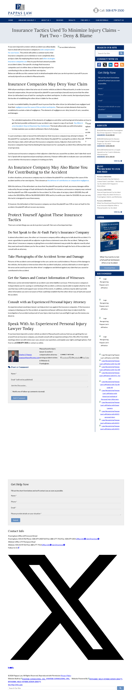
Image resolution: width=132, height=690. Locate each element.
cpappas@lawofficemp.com (29, 358)
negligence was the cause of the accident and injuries (35, 107)
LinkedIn (77, 358)
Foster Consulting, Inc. (58, 679)
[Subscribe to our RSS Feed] (109, 171)
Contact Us (119, 20)
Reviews (59, 20)
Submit (109, 116)
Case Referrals (102, 20)
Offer (100, 217)
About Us (45, 20)
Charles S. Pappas (25, 355)
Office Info (80, 539)
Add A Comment (19, 398)
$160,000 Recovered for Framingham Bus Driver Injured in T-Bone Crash (110, 132)
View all (117, 161)
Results (72, 20)
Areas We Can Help (26, 20)
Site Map (11, 685)
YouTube (85, 358)
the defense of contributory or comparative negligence (68, 180)
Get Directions (92, 539)
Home (10, 20)
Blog (100, 166)
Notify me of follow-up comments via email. (28, 391)
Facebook (65, 358)
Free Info (85, 20)
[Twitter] (105, 65)
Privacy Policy (66, 676)
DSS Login (19, 685)
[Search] (121, 53)
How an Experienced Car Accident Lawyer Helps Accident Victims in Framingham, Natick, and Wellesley (109, 194)
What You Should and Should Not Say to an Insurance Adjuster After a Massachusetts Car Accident (109, 205)
